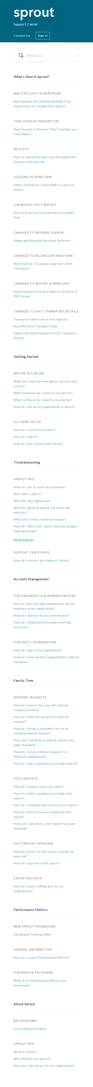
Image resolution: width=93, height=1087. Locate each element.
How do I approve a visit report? (37, 863)
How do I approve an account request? (42, 615)
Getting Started (26, 356)
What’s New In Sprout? (32, 76)
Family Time (23, 680)
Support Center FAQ (31, 552)
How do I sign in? (26, 437)
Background (25, 1020)
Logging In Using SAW (32, 177)
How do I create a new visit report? (39, 786)
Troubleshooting (27, 462)
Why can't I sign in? (28, 494)
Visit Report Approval (34, 843)
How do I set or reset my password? (40, 487)
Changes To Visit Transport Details (46, 311)
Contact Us (22, 35)
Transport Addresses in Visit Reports (41, 319)
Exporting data (28, 878)
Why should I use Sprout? (32, 1058)
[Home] (35, 9)
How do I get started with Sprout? (39, 443)
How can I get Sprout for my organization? (44, 1065)
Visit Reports (26, 778)
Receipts (21, 149)
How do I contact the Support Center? (42, 560)
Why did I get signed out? (32, 501)
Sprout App (24, 1044)
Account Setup (27, 422)
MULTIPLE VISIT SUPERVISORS (37, 93)
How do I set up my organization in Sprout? (45, 407)
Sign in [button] (43, 35)
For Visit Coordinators (35, 642)
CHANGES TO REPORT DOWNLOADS (42, 283)
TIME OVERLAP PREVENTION (36, 121)
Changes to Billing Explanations (43, 255)
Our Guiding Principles (30, 1028)
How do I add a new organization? (38, 650)
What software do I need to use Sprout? (43, 400)
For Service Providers (33, 972)
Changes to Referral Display (39, 232)
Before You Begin (29, 373)
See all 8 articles (24, 539)
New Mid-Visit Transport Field (35, 326)
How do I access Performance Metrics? (42, 957)
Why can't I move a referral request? (40, 519)
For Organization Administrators (45, 596)
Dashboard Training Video (32, 934)
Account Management (31, 579)
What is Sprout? (25, 1052)
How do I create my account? (35, 430)
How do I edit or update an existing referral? (46, 763)
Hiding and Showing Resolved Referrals (42, 240)
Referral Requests (30, 697)
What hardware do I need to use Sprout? (43, 393)
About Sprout (24, 1004)
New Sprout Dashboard (35, 926)
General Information (33, 949)
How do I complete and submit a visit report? (46, 805)
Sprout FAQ (24, 479)
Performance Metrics (31, 909)
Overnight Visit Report (35, 205)
